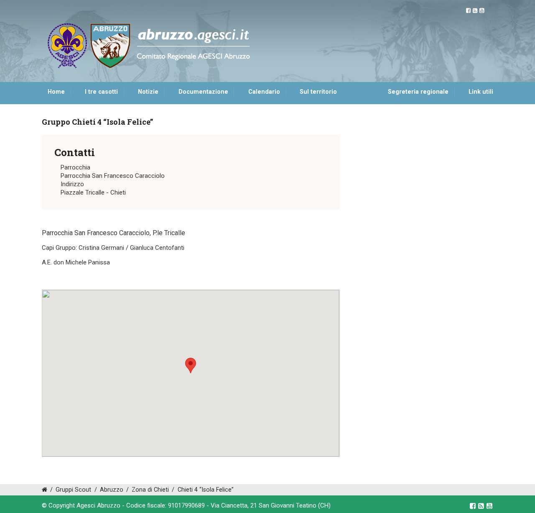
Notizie (148, 91)
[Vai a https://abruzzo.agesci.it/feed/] (475, 10)
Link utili (481, 91)
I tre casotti (101, 91)
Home (56, 91)
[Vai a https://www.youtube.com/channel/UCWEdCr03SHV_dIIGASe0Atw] (481, 10)
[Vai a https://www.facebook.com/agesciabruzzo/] (468, 10)
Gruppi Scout (73, 489)
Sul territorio (318, 91)
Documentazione (203, 91)
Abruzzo (111, 489)
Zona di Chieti (150, 489)
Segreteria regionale (418, 91)
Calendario (264, 91)
